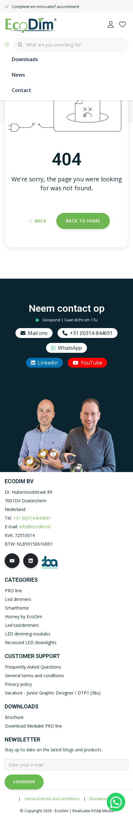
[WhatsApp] (116, 802)
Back (40, 221)
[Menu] (7, 45)
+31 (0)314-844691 (91, 333)
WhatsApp (70, 347)
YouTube (91, 362)
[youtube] (12, 560)
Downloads (25, 59)
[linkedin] (30, 560)
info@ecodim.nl (34, 527)
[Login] (111, 24)
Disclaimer (99, 798)
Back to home (83, 221)
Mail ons (38, 333)
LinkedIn (48, 362)
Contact (21, 90)
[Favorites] (122, 24)
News (18, 74)
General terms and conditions (52, 798)
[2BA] (50, 562)
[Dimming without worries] (31, 24)
